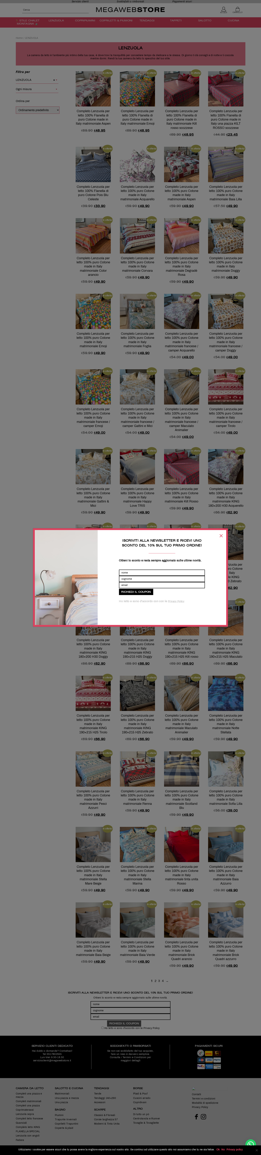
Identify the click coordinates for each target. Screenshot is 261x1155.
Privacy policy (235, 1149)
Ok (218, 1149)
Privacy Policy (176, 601)
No (223, 1149)
